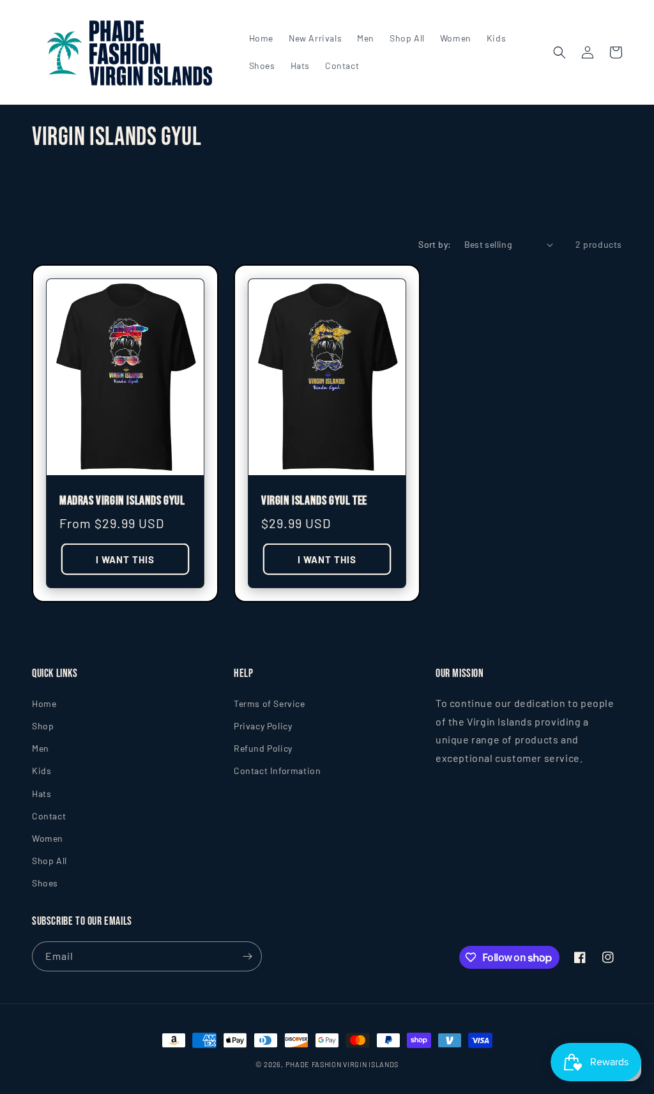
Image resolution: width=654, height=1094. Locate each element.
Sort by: (434, 244)
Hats (41, 793)
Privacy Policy (263, 725)
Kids (41, 770)
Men (40, 748)
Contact (49, 815)
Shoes (45, 882)
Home (44, 703)
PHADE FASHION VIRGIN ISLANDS (342, 1064)
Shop (43, 725)
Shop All (49, 860)
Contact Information (277, 770)
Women (47, 838)
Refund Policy (263, 748)
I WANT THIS (125, 559)
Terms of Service (269, 703)
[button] (559, 52)
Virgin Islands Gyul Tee (314, 500)
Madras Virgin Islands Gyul (122, 500)
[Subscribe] (247, 956)
